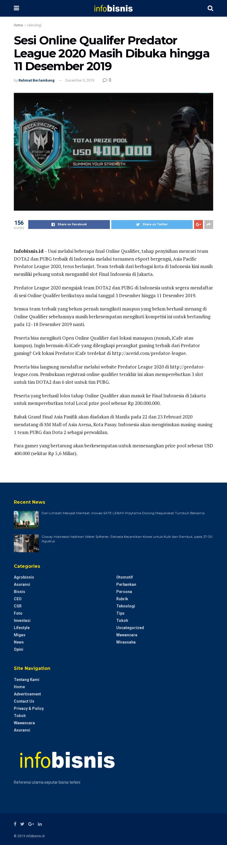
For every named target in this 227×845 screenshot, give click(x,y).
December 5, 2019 (79, 80)
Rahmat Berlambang (37, 80)
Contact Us (24, 701)
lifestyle (22, 627)
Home (18, 25)
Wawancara (126, 635)
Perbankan (126, 584)
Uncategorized (130, 627)
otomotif (124, 577)
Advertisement (27, 694)
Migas (19, 635)
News (19, 642)
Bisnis (19, 591)
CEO (18, 599)
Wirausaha (126, 642)
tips (120, 613)
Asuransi (22, 584)
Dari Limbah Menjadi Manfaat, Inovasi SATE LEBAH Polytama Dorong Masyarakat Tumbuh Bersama (123, 513)
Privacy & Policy (29, 708)
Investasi (22, 620)
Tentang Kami (26, 679)
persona (124, 591)
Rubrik (122, 599)
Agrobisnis (24, 577)
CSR (18, 606)
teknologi (34, 25)
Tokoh (122, 620)
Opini (18, 649)
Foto (18, 613)
